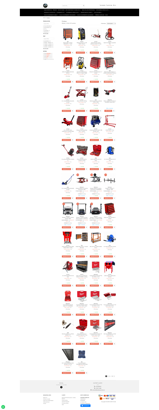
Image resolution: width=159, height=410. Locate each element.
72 (112, 376)
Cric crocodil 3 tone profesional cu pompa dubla (68, 130)
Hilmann (81, 41)
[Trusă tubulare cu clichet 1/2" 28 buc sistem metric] (95, 325)
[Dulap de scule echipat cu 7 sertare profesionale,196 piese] (109, 63)
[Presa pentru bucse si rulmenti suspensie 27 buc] (81, 325)
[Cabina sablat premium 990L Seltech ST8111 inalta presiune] (67, 237)
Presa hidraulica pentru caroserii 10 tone (82, 160)
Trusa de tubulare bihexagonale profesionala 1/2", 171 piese (81, 363)
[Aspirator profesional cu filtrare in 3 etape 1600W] (81, 63)
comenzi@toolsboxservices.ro (98, 390)
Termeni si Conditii (46, 399)
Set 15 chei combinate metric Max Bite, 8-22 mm (68, 363)
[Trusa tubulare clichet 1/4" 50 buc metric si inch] (95, 296)
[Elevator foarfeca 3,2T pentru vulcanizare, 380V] (81, 179)
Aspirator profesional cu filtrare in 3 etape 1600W (82, 72)
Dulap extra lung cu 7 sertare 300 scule (82, 247)
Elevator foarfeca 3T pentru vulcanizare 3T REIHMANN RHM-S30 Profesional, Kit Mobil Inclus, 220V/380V (95, 189)
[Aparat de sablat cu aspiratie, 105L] (109, 34)
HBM (110, 70)
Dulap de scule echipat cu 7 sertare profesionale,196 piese (109, 72)
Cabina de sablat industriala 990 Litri (68, 72)
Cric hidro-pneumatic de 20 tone (110, 160)
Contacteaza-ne (86, 405)
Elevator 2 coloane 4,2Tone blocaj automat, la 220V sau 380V (82, 218)
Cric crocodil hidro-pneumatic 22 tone (68, 101)
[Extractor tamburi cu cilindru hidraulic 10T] (67, 325)
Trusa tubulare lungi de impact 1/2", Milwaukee (68, 305)
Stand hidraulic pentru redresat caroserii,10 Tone (95, 43)
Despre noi (45, 397)
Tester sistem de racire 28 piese (95, 160)
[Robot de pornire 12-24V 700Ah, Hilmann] (81, 34)
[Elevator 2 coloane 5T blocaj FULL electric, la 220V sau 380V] (95, 208)
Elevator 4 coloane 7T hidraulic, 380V (109, 189)
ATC (45, 29)
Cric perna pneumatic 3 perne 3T (68, 160)
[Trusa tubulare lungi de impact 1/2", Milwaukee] (67, 296)
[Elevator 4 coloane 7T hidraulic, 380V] (109, 179)
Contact (44, 403)
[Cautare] (84, 6)
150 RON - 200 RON (47, 45)
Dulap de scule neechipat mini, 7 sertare (82, 130)
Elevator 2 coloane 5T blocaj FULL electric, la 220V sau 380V (95, 218)
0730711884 (98, 388)
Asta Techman (47, 27)
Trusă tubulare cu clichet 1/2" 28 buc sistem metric (96, 334)
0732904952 (98, 386)
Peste (45, 53)
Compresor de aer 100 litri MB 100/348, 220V (96, 130)
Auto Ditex (46, 30)
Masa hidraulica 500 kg (82, 101)
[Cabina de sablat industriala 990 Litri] (67, 63)
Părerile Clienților (99, 14)
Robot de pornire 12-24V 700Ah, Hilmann (82, 43)
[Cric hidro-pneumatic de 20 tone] (109, 150)
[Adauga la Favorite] (72, 53)
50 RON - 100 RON (47, 42)
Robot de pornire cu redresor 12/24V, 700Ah (96, 101)
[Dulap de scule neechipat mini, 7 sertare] (81, 121)
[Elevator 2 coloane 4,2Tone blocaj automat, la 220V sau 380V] (81, 208)
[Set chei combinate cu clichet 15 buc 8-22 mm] (109, 325)
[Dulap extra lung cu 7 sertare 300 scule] (81, 237)
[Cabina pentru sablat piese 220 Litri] (109, 267)
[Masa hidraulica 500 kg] (81, 92)
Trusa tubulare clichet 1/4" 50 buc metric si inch (96, 305)
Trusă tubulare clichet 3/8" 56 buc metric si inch (96, 276)
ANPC (63, 404)
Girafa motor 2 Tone (110, 130)
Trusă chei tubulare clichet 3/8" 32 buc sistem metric (81, 305)
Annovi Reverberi (47, 26)
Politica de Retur (65, 400)
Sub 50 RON (46, 41)
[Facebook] (61, 387)
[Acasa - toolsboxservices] (49, 5)
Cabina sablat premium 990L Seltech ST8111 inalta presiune (68, 247)
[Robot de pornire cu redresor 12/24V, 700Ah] (95, 92)
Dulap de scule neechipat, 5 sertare (110, 218)
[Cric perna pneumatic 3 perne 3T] (67, 150)
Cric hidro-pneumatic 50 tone (110, 246)
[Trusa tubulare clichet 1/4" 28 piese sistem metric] (109, 296)
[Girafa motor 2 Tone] (109, 121)
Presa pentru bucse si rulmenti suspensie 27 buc (81, 334)
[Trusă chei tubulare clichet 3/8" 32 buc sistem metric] (81, 296)
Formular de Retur (65, 403)
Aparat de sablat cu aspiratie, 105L (110, 43)
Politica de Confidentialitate (48, 400)
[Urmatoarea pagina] (114, 376)
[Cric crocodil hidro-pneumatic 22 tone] (67, 92)
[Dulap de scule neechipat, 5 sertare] (109, 208)
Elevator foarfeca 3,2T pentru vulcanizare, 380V (82, 189)
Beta (68, 41)
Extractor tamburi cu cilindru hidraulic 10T (68, 334)
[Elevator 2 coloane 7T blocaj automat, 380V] (67, 208)
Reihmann (82, 187)
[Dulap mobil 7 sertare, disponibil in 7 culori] (67, 34)
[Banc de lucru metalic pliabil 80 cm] (95, 237)
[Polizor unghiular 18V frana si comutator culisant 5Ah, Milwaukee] (109, 92)
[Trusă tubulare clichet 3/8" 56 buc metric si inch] (95, 267)
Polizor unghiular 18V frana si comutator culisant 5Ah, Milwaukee (110, 101)
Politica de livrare (46, 402)
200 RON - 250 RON (47, 46)
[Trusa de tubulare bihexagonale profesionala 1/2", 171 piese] (81, 354)
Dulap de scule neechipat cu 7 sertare (95, 72)
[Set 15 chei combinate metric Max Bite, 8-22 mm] (67, 354)
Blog (106, 14)
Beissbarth (46, 31)
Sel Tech (95, 41)
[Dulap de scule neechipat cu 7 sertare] (95, 63)
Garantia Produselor (65, 401)
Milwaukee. (110, 99)
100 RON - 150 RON (47, 44)
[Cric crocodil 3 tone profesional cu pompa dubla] (67, 121)
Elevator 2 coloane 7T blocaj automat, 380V (68, 218)
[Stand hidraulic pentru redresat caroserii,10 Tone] (95, 34)
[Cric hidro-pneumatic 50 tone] (109, 237)
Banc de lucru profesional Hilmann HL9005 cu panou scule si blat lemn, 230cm (81, 276)
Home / (44, 17)
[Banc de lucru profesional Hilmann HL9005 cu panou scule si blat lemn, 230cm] (81, 267)
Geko (96, 99)
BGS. (82, 361)
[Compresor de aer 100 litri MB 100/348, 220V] (95, 121)
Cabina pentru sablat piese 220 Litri (109, 276)
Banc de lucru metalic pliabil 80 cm (96, 247)
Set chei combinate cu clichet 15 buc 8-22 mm (110, 334)
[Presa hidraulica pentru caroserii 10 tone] (81, 150)
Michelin (95, 128)
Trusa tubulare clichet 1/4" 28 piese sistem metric (110, 305)
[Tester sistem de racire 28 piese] (95, 150)
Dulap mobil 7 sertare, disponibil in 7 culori (68, 43)
